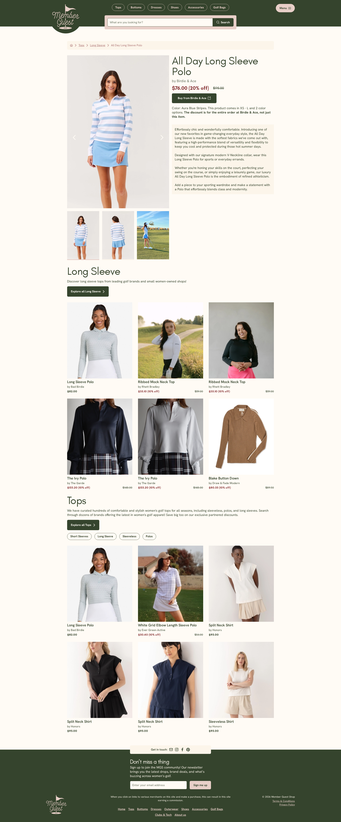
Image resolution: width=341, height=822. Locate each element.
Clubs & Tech (163, 815)
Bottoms (136, 7)
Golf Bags (219, 7)
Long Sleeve (105, 536)
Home (121, 809)
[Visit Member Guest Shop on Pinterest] (188, 749)
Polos (149, 536)
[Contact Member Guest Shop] (171, 749)
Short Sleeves (79, 536)
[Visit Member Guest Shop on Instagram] (177, 749)
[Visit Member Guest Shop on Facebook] (182, 749)
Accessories (196, 7)
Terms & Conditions (283, 801)
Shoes (175, 7)
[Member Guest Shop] (65, 17)
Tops (118, 7)
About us (180, 815)
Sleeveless (129, 536)
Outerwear (171, 809)
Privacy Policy (287, 804)
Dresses (156, 7)
